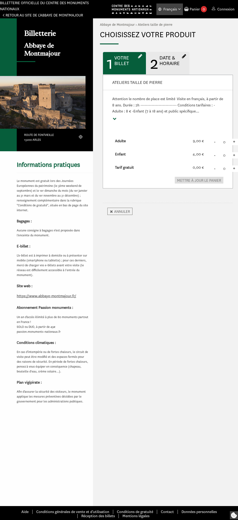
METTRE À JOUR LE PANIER (199, 180)
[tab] (124, 63)
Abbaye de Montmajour (117, 25)
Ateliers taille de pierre (155, 25)
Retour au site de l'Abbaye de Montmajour (44, 15)
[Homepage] (132, 9)
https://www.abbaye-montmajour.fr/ (46, 295)
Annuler (122, 211)
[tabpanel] (168, 135)
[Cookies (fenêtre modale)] (234, 515)
